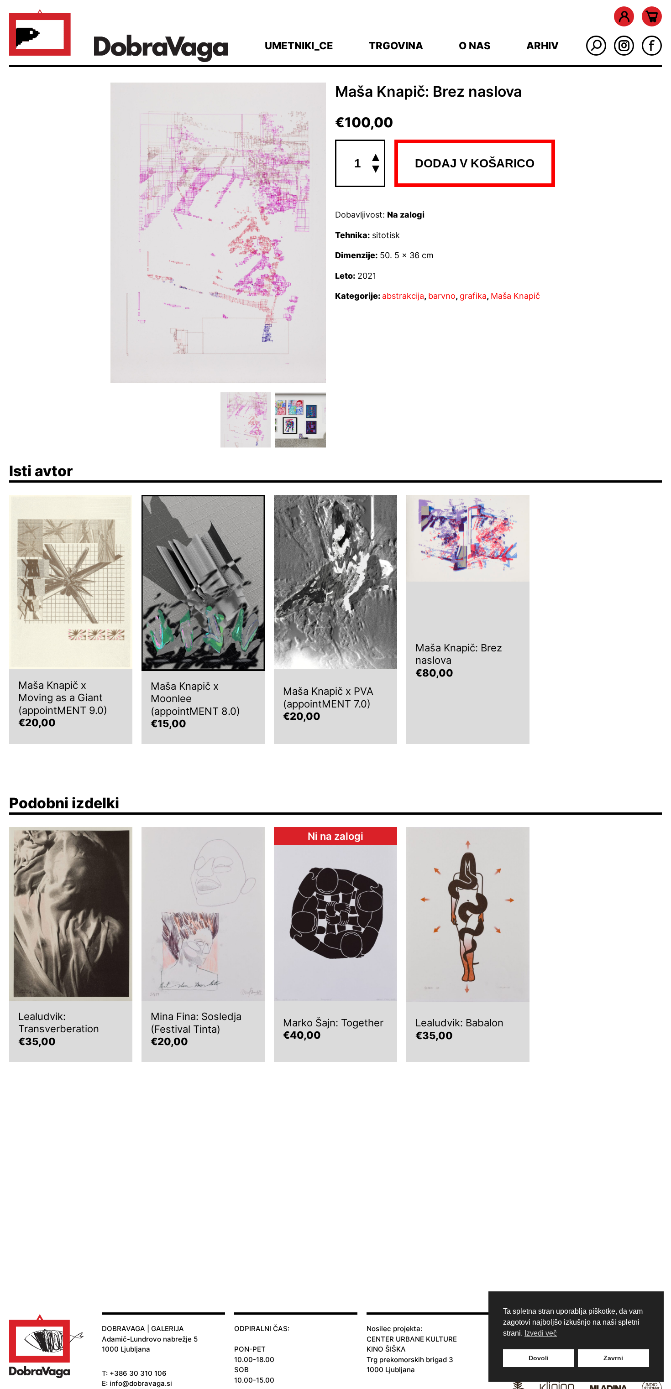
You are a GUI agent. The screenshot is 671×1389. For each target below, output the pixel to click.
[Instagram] (624, 46)
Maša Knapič (515, 296)
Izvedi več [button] (540, 1333)
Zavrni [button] (613, 1358)
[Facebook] (652, 46)
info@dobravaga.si (141, 1383)
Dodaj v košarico (475, 163)
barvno (442, 296)
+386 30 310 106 (138, 1373)
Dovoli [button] (539, 1358)
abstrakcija (403, 296)
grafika (473, 296)
